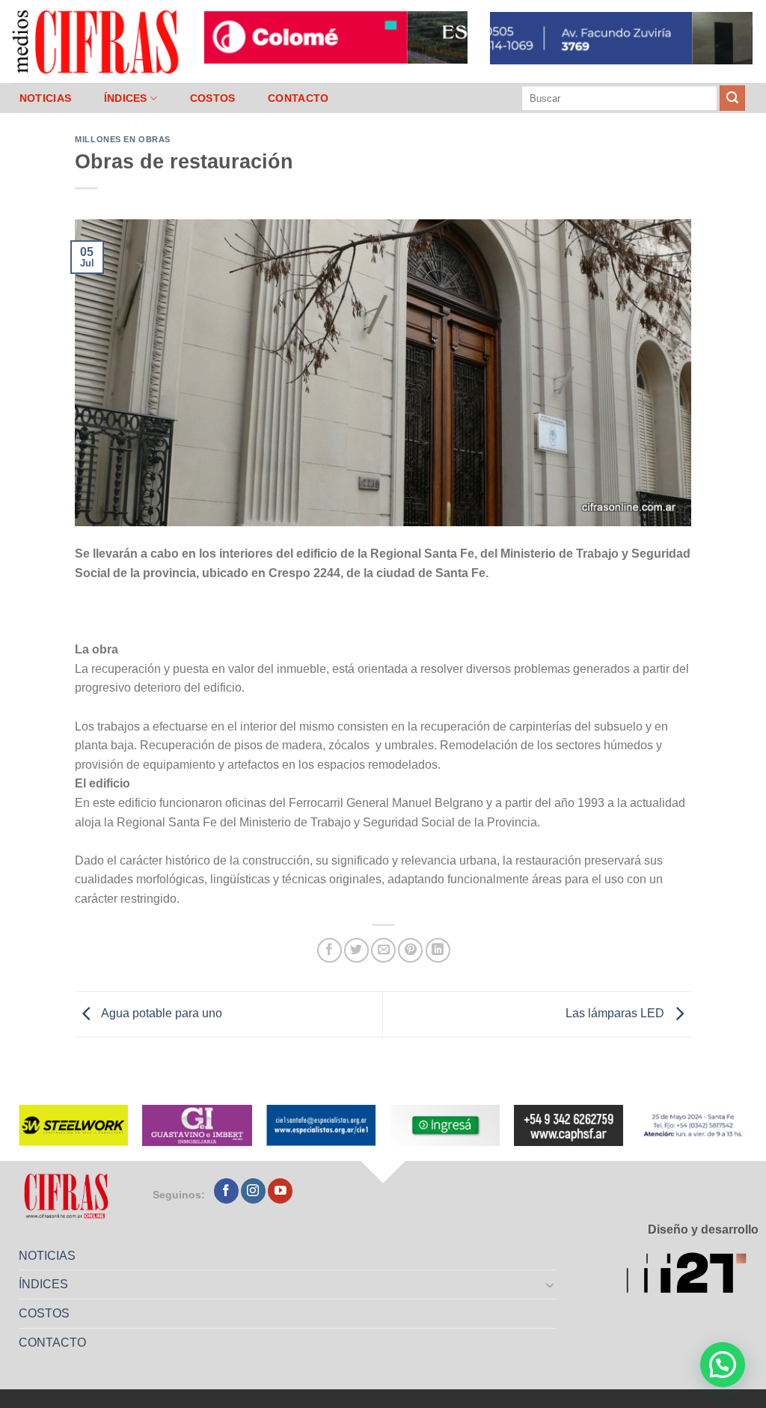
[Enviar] (732, 98)
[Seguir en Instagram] (253, 1191)
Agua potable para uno (160, 1013)
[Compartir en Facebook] (329, 950)
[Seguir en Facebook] (226, 1191)
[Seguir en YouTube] (280, 1191)
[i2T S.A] (692, 1275)
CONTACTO (298, 98)
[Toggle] (551, 1284)
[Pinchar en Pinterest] (410, 950)
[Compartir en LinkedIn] (438, 950)
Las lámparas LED (616, 1013)
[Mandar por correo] (383, 950)
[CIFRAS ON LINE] (96, 41)
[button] (722, 1364)
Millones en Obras (123, 139)
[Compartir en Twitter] (356, 950)
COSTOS (213, 98)
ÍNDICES (125, 98)
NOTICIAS (45, 98)
